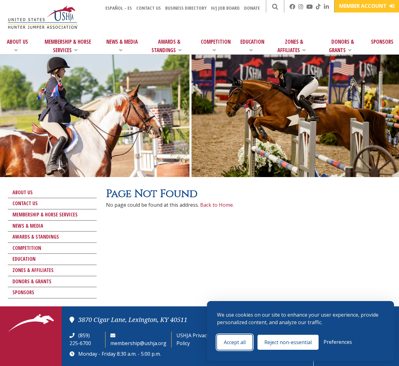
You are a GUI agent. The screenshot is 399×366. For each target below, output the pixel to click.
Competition (216, 41)
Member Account (363, 5)
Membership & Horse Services (68, 46)
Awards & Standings (165, 46)
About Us (17, 41)
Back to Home (216, 204)
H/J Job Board (225, 8)
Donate (252, 8)
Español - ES (118, 8)
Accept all (235, 342)
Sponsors (382, 41)
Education (252, 41)
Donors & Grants (341, 46)
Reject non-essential (288, 342)
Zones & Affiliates (290, 46)
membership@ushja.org (138, 343)
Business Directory (186, 8)
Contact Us (148, 8)
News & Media (122, 41)
